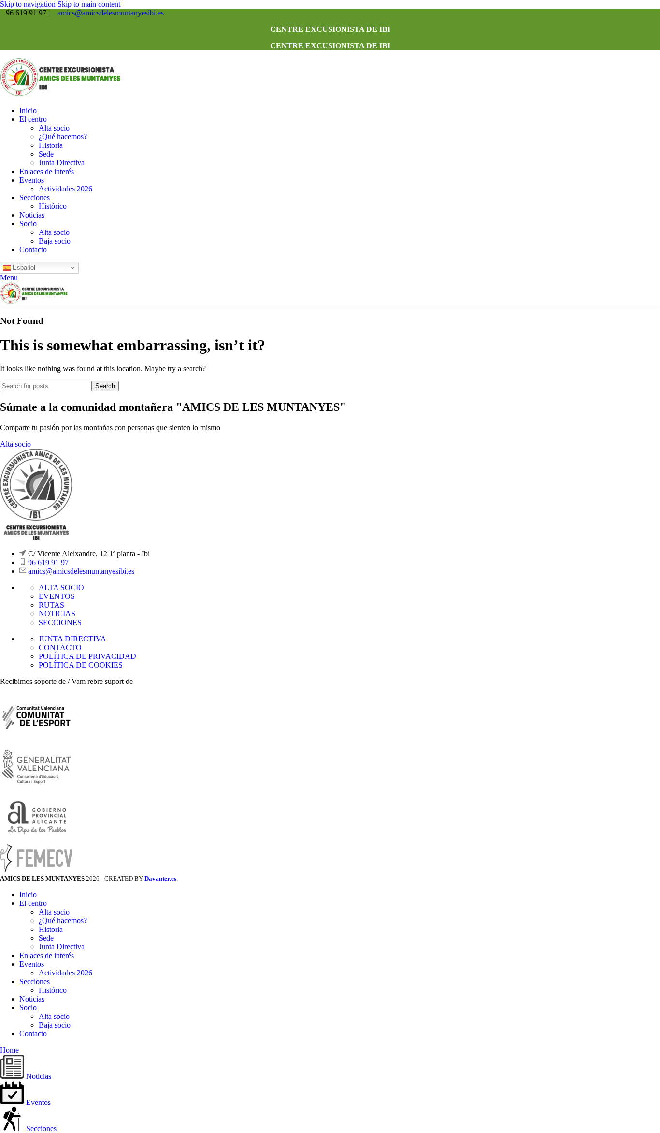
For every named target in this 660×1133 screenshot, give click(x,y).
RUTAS (51, 605)
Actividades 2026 (65, 189)
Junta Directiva (62, 163)
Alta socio (54, 128)
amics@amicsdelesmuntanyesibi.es (110, 13)
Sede (46, 154)
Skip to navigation (28, 4)
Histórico (53, 206)
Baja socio (55, 241)
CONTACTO (60, 647)
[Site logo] (60, 94)
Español (23, 267)
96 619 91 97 (48, 562)
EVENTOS (57, 596)
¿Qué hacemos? (63, 136)
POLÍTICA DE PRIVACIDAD (87, 656)
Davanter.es (160, 878)
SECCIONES (60, 622)
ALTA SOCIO (61, 587)
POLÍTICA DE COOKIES (81, 665)
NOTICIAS (57, 614)
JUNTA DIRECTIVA (72, 639)
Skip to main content (88, 4)
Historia (51, 145)
